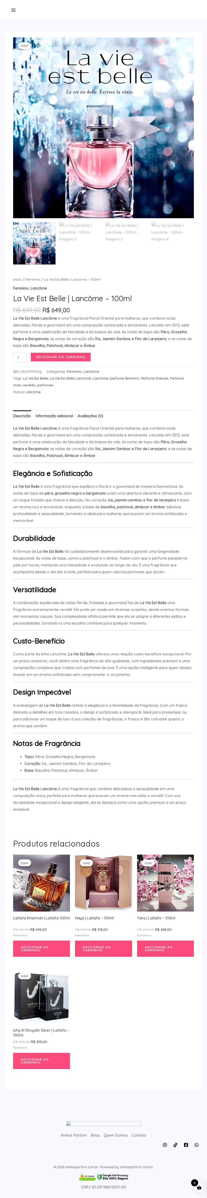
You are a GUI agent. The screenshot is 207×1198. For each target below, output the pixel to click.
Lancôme (39, 288)
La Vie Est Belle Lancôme (70, 378)
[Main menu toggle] (13, 10)
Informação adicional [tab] (54, 415)
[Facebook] (186, 1145)
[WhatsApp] (196, 1145)
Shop (95, 1135)
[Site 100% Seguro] (103, 1177)
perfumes (45, 385)
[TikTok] (175, 1145)
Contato (139, 1135)
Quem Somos (116, 1135)
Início (17, 279)
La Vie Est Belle (35, 378)
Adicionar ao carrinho (60, 357)
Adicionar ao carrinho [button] (35, 948)
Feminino (32, 279)
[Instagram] (165, 1145)
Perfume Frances (154, 378)
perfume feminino (124, 378)
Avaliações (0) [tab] (90, 415)
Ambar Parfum (74, 1135)
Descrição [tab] (22, 415)
